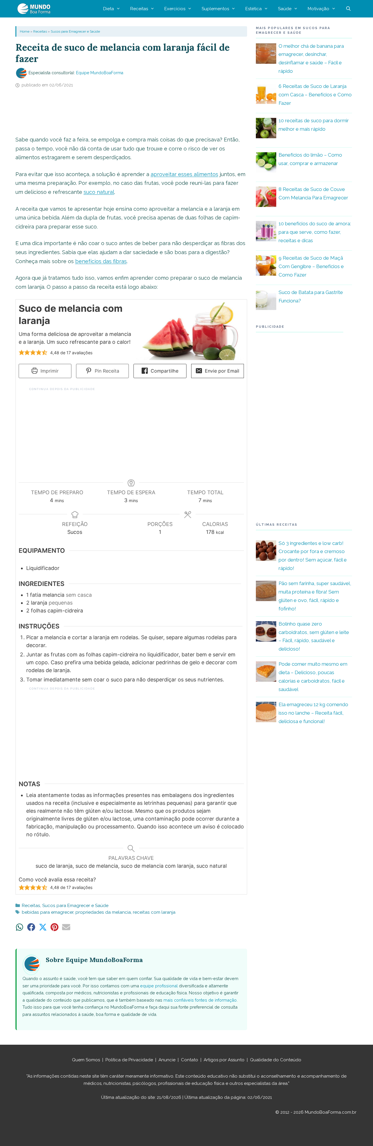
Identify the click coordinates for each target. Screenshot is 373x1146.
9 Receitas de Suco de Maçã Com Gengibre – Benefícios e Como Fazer (311, 266)
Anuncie (167, 1059)
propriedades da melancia (103, 912)
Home (24, 31)
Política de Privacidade (129, 1059)
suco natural (99, 192)
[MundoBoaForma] (35, 8)
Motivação (318, 8)
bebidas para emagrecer (47, 912)
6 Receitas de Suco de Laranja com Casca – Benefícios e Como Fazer (315, 94)
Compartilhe (163, 371)
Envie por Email (221, 371)
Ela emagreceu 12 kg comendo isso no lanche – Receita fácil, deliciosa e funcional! (313, 713)
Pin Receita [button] (106, 371)
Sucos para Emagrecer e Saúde (75, 31)
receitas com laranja (154, 912)
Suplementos (215, 8)
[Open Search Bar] (348, 8)
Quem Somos (86, 1059)
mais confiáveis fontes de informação (200, 1000)
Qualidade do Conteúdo (275, 1059)
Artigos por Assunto (224, 1059)
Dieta (108, 8)
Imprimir (49, 371)
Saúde (284, 8)
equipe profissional (159, 985)
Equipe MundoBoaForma (99, 72)
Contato (189, 1059)
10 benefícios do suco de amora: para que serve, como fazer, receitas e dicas (315, 232)
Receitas (139, 8)
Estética (253, 8)
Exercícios (174, 8)
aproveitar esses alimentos (184, 174)
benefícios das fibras (101, 261)
